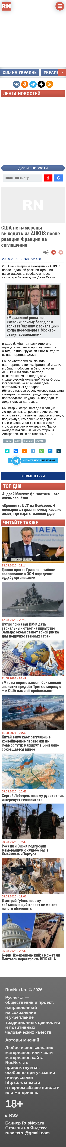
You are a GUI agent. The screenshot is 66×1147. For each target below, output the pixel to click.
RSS (11, 1115)
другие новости (33, 168)
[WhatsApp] (41, 451)
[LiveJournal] (59, 451)
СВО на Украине (20, 72)
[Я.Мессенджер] (7, 451)
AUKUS (40, 441)
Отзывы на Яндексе (26, 1128)
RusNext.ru (16, 989)
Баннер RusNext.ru (24, 1123)
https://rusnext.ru (22, 1082)
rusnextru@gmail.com (27, 1133)
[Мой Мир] (50, 451)
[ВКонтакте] (16, 451)
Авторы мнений (22, 1040)
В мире (7, 441)
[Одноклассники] (24, 451)
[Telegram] (33, 451)
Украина (53, 72)
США (17, 441)
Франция (28, 441)
